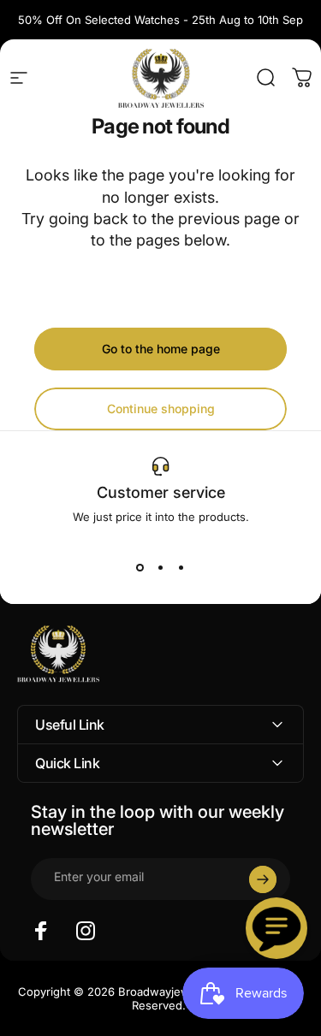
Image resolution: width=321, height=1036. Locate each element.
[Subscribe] (262, 879)
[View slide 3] (181, 568)
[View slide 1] (140, 568)
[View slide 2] (161, 568)
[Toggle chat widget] (276, 928)
